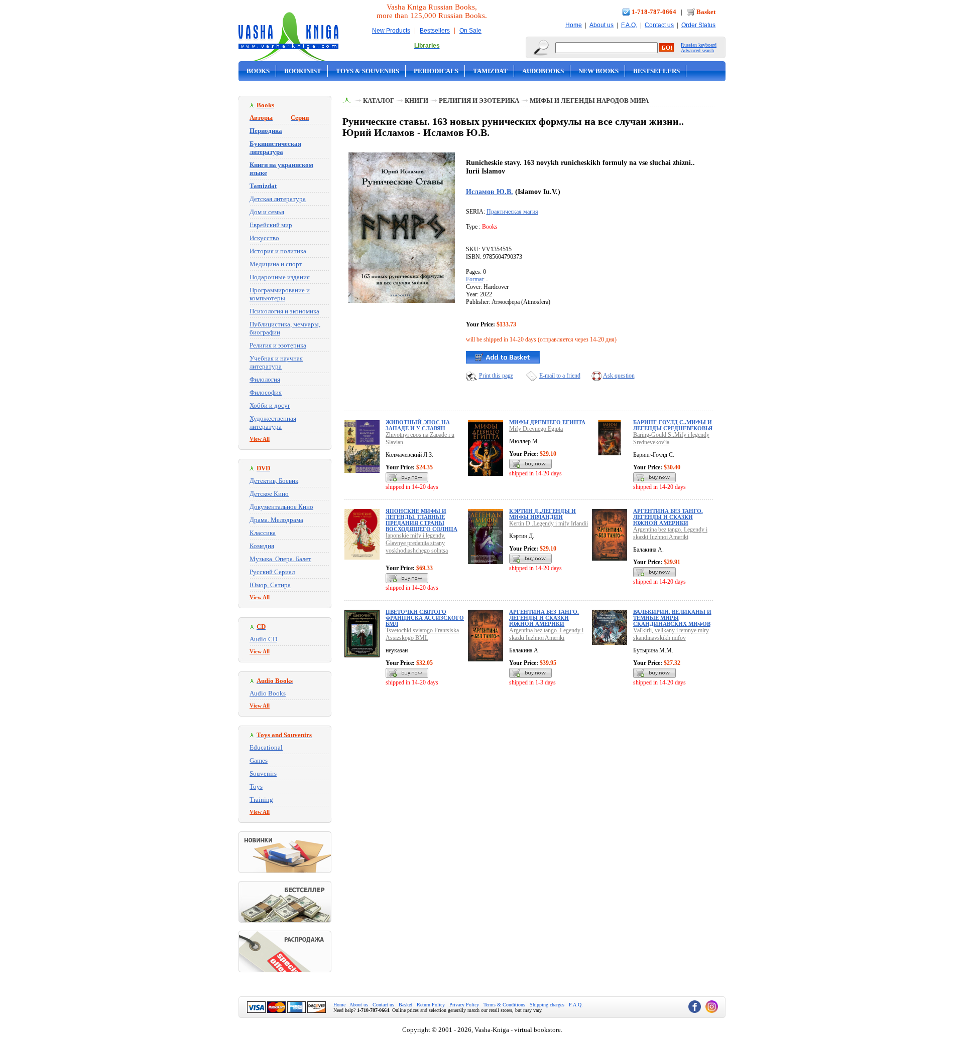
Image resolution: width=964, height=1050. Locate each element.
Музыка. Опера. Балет (280, 559)
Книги (416, 100)
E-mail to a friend (559, 375)
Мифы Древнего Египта (547, 422)
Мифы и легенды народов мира (589, 100)
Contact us (659, 25)
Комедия (262, 546)
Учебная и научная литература (276, 362)
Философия (266, 392)
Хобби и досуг (270, 405)
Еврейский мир (271, 225)
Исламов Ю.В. (489, 192)
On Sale (470, 30)
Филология (265, 379)
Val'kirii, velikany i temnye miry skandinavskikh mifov (671, 634)
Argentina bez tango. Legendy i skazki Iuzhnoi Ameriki (670, 533)
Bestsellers (435, 30)
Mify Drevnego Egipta (536, 428)
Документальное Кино (281, 506)
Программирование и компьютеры (280, 294)
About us (601, 25)
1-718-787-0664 (654, 12)
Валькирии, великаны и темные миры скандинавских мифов (672, 618)
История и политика (278, 251)
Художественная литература (273, 422)
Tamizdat (490, 71)
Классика (263, 533)
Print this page (496, 375)
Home (573, 25)
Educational (266, 747)
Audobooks (543, 71)
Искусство (264, 238)
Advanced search (697, 50)
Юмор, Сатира (270, 585)
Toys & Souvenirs (367, 71)
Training (261, 799)
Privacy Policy (464, 1004)
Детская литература (278, 199)
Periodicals (436, 71)
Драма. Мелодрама (276, 519)
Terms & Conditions (504, 1004)
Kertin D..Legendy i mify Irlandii (548, 523)
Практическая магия (512, 211)
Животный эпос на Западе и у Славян (418, 425)
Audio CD (263, 639)
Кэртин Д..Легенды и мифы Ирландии (542, 514)
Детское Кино (269, 493)
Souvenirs (263, 773)
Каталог (378, 100)
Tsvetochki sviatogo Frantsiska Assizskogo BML (422, 634)
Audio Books (268, 693)
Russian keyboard (698, 45)
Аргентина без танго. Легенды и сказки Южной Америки (668, 517)
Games (259, 760)
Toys (256, 786)
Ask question (619, 375)
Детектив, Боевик (274, 480)
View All (260, 439)
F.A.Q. (629, 25)
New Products (391, 30)
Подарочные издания (280, 277)
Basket (705, 12)
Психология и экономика (284, 311)
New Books (598, 71)
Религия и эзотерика (278, 345)
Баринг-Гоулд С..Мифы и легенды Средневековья (672, 425)
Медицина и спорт (276, 264)
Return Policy (431, 1004)
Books (258, 71)
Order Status (698, 25)
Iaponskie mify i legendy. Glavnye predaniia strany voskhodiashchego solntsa (417, 543)
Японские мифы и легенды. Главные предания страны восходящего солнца (421, 520)
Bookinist (302, 71)
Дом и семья (267, 212)
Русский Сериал (272, 572)
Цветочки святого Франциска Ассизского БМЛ (425, 618)
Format (474, 279)
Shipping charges (547, 1004)
